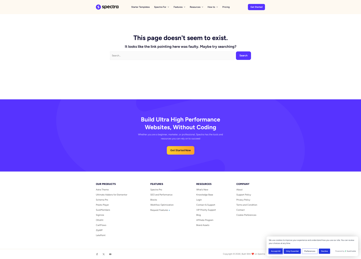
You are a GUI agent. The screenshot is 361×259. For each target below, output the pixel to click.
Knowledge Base (204, 194)
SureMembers (103, 210)
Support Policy (243, 194)
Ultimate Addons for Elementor (111, 194)
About (239, 189)
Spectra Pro (156, 189)
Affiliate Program (204, 220)
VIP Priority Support (206, 210)
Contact (240, 210)
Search (243, 55)
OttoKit (99, 220)
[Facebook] (97, 254)
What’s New (202, 189)
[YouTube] (110, 254)
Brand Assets (202, 225)
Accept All (275, 251)
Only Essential (292, 251)
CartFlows (101, 225)
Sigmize (100, 215)
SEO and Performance (161, 194)
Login (199, 199)
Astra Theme (102, 189)
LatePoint (100, 235)
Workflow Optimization (162, 204)
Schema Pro (102, 199)
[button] (167, 7)
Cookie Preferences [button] (246, 215)
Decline (324, 251)
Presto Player (102, 204)
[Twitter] (104, 254)
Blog (198, 215)
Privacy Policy (243, 199)
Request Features (159, 210)
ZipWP (99, 230)
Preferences (309, 251)
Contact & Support (205, 204)
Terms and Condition (246, 204)
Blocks (153, 199)
